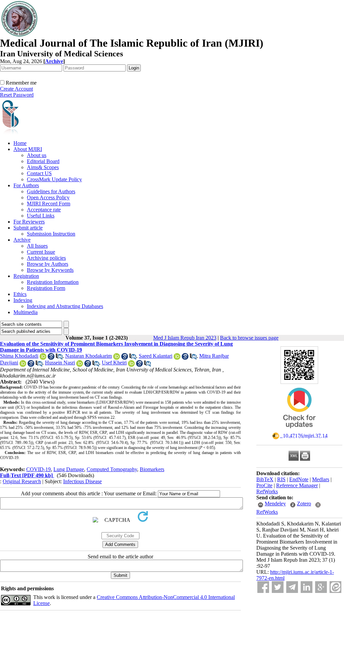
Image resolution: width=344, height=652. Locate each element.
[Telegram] (292, 587)
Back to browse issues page (249, 338)
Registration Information (53, 282)
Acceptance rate (44, 209)
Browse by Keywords (50, 270)
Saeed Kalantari (155, 356)
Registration (26, 276)
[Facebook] (263, 587)
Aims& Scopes (43, 167)
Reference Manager (297, 485)
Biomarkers (152, 469)
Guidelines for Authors (51, 191)
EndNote (298, 479)
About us (36, 155)
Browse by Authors (47, 264)
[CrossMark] (299, 430)
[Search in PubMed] (59, 358)
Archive (22, 240)
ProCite (264, 485)
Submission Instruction (51, 234)
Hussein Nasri (60, 362)
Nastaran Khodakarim (88, 356)
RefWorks (267, 491)
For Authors (26, 185)
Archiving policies (46, 258)
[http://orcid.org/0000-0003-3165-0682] (116, 358)
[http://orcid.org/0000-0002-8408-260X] (43, 358)
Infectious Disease (82, 481)
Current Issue (41, 252)
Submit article (28, 228)
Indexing (22, 300)
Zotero (304, 503)
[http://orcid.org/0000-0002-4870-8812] (22, 365)
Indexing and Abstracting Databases (65, 306)
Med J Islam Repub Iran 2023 (184, 338)
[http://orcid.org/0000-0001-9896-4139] (177, 358)
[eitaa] (335, 587)
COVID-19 (38, 469)
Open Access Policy (48, 197)
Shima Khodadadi (19, 356)
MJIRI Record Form (48, 203)
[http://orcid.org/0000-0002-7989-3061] (131, 365)
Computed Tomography (112, 469)
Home (20, 143)
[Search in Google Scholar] (51, 358)
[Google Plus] (321, 587)
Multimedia (25, 312)
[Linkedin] (306, 587)
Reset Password (17, 95)
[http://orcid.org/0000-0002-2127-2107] (79, 365)
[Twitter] (278, 587)
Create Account (16, 89)
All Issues (37, 246)
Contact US (39, 173)
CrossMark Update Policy (54, 179)
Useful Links (40, 215)
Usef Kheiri (114, 362)
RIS (281, 479)
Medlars (320, 479)
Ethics (20, 294)
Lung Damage (68, 469)
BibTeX (264, 479)
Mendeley (275, 503)
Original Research (22, 481)
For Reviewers (29, 221)
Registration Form (46, 288)
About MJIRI (27, 149)
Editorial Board (43, 161)
